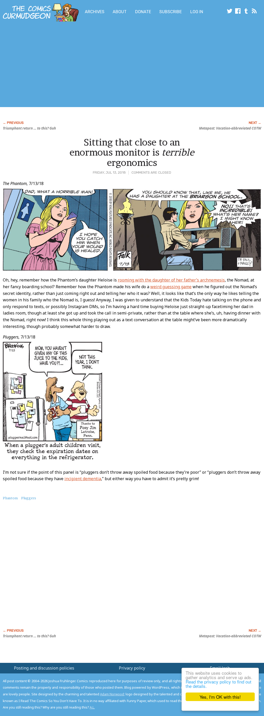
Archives (94, 11)
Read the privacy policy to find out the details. (218, 683)
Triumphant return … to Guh (29, 128)
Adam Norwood (112, 694)
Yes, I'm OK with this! (220, 697)
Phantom (10, 498)
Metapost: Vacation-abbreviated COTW (230, 128)
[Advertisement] (102, 65)
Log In (196, 11)
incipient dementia (82, 478)
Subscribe (170, 11)
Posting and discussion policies (44, 668)
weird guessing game (171, 286)
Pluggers (28, 498)
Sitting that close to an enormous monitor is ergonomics (132, 152)
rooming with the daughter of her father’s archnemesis (171, 280)
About (120, 11)
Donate (143, 11)
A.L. (92, 707)
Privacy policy (132, 668)
